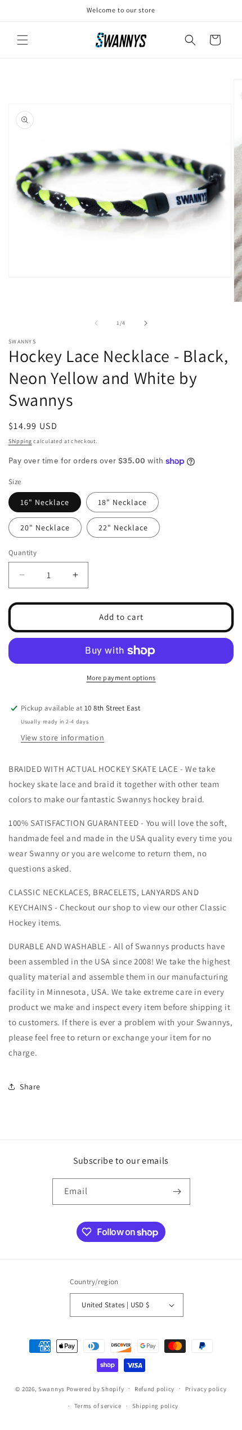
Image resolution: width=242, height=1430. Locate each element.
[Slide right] (145, 323)
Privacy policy (206, 1389)
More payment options (121, 677)
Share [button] (30, 1087)
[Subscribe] (177, 1191)
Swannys (51, 1388)
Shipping (20, 441)
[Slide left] (96, 323)
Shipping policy (155, 1406)
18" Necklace (122, 502)
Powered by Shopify (95, 1388)
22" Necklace (123, 527)
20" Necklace (45, 527)
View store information (62, 737)
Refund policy (154, 1389)
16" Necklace (44, 502)
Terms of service (98, 1406)
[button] (22, 40)
